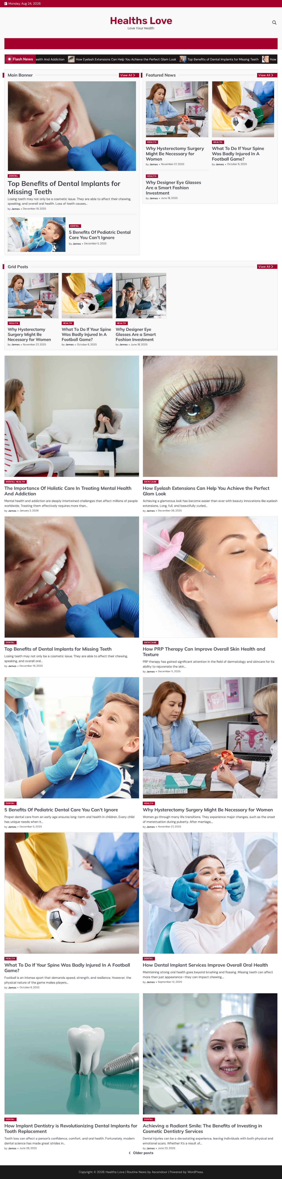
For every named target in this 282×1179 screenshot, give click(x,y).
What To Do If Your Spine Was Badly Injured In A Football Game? (238, 154)
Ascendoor (159, 1172)
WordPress (195, 1172)
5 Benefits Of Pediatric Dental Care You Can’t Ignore (100, 234)
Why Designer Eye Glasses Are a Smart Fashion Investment (173, 188)
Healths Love (141, 20)
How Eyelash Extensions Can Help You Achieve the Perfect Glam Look (82, 59)
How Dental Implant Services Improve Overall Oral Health (205, 965)
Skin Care (150, 481)
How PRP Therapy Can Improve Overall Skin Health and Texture (204, 651)
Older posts (143, 1153)
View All (126, 75)
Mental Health (15, 481)
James (15, 209)
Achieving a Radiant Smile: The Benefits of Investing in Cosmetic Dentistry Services (202, 1128)
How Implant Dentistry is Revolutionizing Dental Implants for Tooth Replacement (70, 1128)
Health (151, 142)
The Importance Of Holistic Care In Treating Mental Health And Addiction (68, 490)
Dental (13, 175)
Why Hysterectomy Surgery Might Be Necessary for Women (175, 154)
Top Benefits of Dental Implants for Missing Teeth (178, 59)
